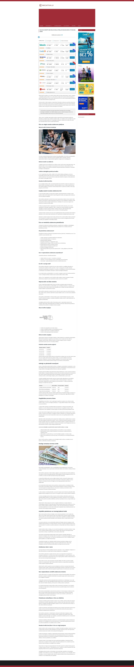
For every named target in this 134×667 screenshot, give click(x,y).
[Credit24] (43, 51)
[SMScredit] (43, 76)
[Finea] (43, 64)
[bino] (43, 45)
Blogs (79, 25)
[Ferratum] (43, 57)
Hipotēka (73, 25)
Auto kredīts (66, 25)
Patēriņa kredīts (57, 25)
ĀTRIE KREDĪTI (48, 25)
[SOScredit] (43, 83)
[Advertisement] (67, 16)
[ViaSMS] (43, 89)
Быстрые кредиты (81, 117)
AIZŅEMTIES (72, 44)
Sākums (41, 25)
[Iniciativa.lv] (46, 5)
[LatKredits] (43, 70)
